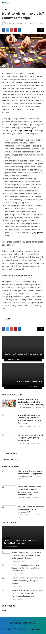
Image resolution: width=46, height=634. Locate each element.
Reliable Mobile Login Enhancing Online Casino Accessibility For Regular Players (28, 580)
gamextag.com (38, 629)
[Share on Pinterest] (15, 30)
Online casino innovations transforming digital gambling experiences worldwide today (29, 491)
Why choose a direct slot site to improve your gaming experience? (31, 437)
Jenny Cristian (15, 23)
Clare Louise (25, 408)
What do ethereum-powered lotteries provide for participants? (31, 509)
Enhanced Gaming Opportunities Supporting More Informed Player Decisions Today (26, 568)
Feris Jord (24, 443)
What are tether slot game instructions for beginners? (30, 472)
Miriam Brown (25, 426)
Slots (7, 537)
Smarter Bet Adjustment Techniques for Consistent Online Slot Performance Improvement (27, 593)
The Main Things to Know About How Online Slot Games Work (20, 541)
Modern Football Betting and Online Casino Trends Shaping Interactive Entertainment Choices (26, 555)
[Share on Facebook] (3, 30)
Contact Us (15, 623)
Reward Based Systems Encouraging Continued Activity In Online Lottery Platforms (29, 419)
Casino (4, 9)
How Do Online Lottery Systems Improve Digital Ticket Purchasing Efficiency (31, 402)
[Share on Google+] (11, 30)
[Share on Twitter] (7, 30)
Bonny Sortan (25, 515)
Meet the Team (29, 623)
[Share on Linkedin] (19, 30)
